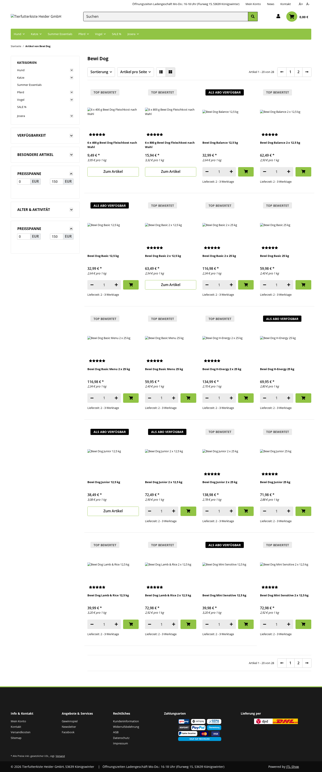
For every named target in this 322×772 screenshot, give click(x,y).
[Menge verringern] (207, 172)
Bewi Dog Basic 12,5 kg (103, 256)
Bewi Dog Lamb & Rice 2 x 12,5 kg (168, 595)
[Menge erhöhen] (231, 172)
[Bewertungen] (97, 135)
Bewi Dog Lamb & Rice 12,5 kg (108, 595)
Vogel (20, 100)
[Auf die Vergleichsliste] (246, 93)
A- (308, 4)
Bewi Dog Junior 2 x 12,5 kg (163, 482)
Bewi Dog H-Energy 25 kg (277, 369)
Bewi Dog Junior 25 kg (275, 482)
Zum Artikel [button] (113, 171)
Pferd (20, 92)
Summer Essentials (29, 85)
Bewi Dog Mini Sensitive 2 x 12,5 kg (284, 595)
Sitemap (16, 738)
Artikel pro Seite (133, 71)
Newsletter (69, 727)
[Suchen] (253, 16)
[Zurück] (282, 72)
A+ (301, 4)
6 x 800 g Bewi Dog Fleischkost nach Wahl (170, 145)
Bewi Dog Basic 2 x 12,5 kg (163, 256)
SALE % (22, 107)
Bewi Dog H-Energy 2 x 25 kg (221, 369)
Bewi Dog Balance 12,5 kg (220, 143)
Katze (20, 77)
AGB (116, 732)
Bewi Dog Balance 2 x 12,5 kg (280, 143)
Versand (60, 756)
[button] (278, 16)
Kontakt (285, 4)
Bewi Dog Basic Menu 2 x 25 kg (108, 369)
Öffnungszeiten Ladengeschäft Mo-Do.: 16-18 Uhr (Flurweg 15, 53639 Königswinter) (185, 4)
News (270, 4)
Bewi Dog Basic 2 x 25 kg (219, 256)
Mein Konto (253, 4)
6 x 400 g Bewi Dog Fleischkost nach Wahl (112, 145)
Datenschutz (121, 738)
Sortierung (99, 71)
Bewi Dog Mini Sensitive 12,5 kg (224, 595)
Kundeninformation (126, 721)
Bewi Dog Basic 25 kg (274, 256)
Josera (21, 116)
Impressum (120, 743)
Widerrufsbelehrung (126, 727)
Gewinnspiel (70, 721)
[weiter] (306, 72)
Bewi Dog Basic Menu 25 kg (164, 369)
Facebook (68, 732)
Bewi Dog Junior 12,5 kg (103, 482)
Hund (21, 70)
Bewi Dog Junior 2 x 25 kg (219, 482)
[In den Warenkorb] (246, 172)
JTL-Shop (292, 767)
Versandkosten (20, 732)
